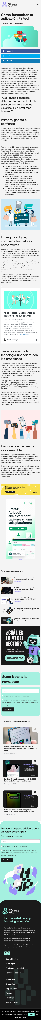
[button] (37, 4)
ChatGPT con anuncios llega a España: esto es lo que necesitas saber (26, 588)
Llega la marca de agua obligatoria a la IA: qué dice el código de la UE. (26, 578)
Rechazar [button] (22, 1017)
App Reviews (11, 988)
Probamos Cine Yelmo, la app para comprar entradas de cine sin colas (25, 599)
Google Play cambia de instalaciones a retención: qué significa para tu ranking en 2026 (20, 748)
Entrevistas (10, 984)
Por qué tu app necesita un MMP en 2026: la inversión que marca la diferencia (20, 780)
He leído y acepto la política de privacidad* (16, 696)
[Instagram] (8, 953)
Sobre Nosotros (12, 959)
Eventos (9, 993)
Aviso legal (10, 963)
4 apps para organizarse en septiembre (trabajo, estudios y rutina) (26, 619)
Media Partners (12, 1002)
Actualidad (10, 979)
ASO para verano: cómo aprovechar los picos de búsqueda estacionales (26, 609)
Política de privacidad (15, 968)
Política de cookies (13, 973)
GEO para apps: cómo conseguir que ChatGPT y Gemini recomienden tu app (19, 811)
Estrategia (10, 998)
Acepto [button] (31, 1014)
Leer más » (17, 581)
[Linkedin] (5, 953)
